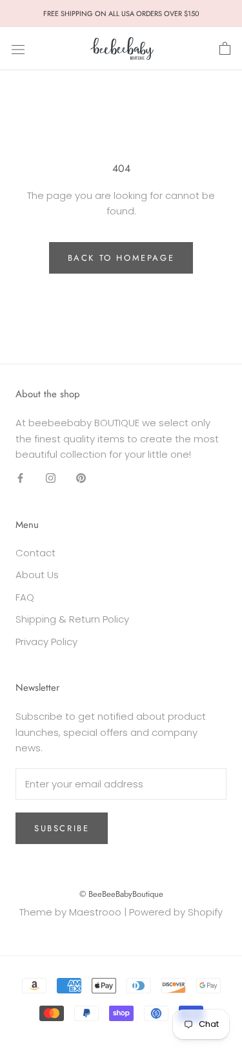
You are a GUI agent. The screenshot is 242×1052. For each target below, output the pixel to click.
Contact (35, 552)
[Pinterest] (81, 478)
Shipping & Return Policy (72, 619)
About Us (37, 574)
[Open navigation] (18, 49)
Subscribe (61, 828)
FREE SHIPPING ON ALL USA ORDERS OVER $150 (121, 13)
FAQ (24, 597)
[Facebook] (20, 478)
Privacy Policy (46, 641)
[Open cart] (224, 48)
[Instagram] (50, 478)
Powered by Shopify (176, 912)
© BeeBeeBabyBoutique (121, 894)
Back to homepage (121, 258)
